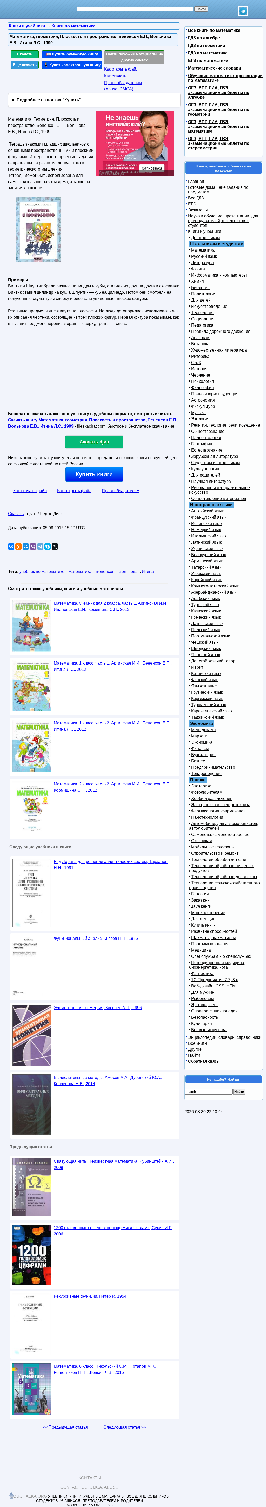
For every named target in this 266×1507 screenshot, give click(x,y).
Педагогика (202, 325)
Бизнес (198, 761)
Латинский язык (206, 542)
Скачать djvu (94, 442)
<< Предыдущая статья (65, 1427)
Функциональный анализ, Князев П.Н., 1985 (96, 938)
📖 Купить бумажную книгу (72, 54)
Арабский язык (205, 598)
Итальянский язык (208, 536)
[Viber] (33, 546)
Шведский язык (206, 648)
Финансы (200, 748)
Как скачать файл (30, 491)
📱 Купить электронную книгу (72, 64)
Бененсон (105, 571)
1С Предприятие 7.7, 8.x (214, 980)
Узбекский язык (206, 573)
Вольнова (128, 571)
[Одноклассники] (18, 546)
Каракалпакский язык (211, 711)
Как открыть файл (121, 69)
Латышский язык (207, 623)
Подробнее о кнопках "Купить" (49, 100)
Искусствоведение (209, 306)
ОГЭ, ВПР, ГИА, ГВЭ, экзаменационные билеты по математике (218, 126)
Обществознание (207, 431)
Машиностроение (208, 912)
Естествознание (206, 450)
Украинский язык (207, 548)
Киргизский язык (207, 698)
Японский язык (205, 655)
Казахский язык (206, 611)
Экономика (201, 742)
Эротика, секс (204, 1005)
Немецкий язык (206, 530)
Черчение (200, 375)
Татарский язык (206, 567)
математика (80, 571)
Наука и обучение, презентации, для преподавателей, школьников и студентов (223, 221)
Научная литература (211, 481)
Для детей (201, 300)
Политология (203, 294)
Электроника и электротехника (220, 805)
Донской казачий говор (213, 661)
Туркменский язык (208, 705)
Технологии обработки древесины (224, 876)
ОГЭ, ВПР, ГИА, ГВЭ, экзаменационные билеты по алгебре (218, 92)
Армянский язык (207, 561)
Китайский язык (206, 673)
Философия (202, 387)
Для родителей (205, 475)
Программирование (210, 944)
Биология (200, 287)
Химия (197, 281)
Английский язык (207, 511)
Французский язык (208, 517)
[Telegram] (40, 546)
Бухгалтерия (203, 755)
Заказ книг (201, 900)
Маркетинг (201, 736)
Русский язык (204, 256)
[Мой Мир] (26, 546)
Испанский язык (206, 523)
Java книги (201, 906)
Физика (198, 269)
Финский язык (204, 680)
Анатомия (200, 337)
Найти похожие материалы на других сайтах (134, 57)
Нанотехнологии (207, 817)
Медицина (201, 950)
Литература (202, 262)
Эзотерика (201, 786)
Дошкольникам (205, 237)
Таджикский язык (207, 717)
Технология (202, 312)
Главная (196, 181)
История (199, 369)
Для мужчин (202, 992)
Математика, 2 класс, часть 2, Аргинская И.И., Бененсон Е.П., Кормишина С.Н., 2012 (113, 787)
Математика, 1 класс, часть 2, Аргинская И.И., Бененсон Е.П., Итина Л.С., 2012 (113, 726)
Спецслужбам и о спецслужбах (221, 956)
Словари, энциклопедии (214, 1011)
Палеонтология (206, 437)
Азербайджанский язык (213, 592)
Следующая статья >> (124, 1427)
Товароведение (206, 773)
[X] (55, 546)
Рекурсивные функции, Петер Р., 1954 (90, 1296)
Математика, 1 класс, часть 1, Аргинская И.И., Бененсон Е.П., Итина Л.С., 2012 (113, 666)
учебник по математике (41, 571)
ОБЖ (196, 362)
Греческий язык (206, 617)
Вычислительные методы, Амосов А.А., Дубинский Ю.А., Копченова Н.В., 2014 (108, 1080)
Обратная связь (203, 1061)
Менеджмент (203, 730)
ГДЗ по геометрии (206, 45)
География (201, 444)
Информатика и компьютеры (219, 275)
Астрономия (203, 400)
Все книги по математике (214, 30)
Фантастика (202, 973)
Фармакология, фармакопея (218, 811)
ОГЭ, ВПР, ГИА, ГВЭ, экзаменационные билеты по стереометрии (218, 143)
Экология (200, 419)
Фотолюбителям (206, 792)
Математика (203, 250)
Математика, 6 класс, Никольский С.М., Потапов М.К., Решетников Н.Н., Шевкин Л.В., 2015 (105, 1369)
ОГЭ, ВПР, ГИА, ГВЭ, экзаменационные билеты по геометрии (218, 109)
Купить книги (94, 474)
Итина (148, 571)
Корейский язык (206, 580)
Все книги (197, 1043)
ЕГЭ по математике (208, 60)
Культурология (205, 469)
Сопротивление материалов (218, 498)
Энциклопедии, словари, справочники (224, 1037)
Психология (202, 381)
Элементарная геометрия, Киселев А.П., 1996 (98, 1007)
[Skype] (47, 546)
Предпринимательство (213, 767)
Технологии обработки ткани (218, 859)
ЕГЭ (192, 204)
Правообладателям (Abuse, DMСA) (123, 85)
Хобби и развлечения (211, 798)
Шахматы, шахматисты (213, 937)
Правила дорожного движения (220, 331)
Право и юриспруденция (214, 394)
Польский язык (205, 630)
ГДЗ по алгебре (204, 38)
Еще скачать (25, 64)
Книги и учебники (204, 231)
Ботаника (200, 344)
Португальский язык (210, 636)
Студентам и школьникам (215, 462)
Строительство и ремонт (214, 853)
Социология (203, 319)
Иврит (197, 667)
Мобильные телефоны (213, 847)
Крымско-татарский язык (215, 586)
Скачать (24, 54)
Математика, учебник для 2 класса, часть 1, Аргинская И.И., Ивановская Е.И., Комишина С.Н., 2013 (111, 606)
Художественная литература (219, 350)
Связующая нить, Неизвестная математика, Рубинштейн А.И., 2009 (114, 1164)
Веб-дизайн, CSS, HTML (214, 986)
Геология (200, 894)
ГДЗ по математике (208, 53)
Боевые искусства (209, 1030)
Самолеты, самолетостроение (220, 834)
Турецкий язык (205, 605)
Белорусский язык (208, 555)
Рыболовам (202, 998)
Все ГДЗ (196, 198)
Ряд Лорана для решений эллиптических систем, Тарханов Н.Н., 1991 (111, 864)
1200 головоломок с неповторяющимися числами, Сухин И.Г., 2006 (113, 1230)
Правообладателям (120, 491)
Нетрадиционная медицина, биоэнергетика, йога (217, 965)
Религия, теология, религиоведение (225, 425)
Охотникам (201, 841)
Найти (194, 1055)
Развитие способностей (214, 931)
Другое (195, 1049)
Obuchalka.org (28, 1496)
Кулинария (201, 1023)
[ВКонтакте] (11, 546)
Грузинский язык (207, 692)
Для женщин (203, 919)
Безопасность (204, 1017)
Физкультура (203, 406)
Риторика (200, 356)
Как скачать (115, 76)
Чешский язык (204, 642)
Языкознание (204, 686)
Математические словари (214, 68)
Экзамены (198, 210)
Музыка (198, 412)
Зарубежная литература (214, 456)
